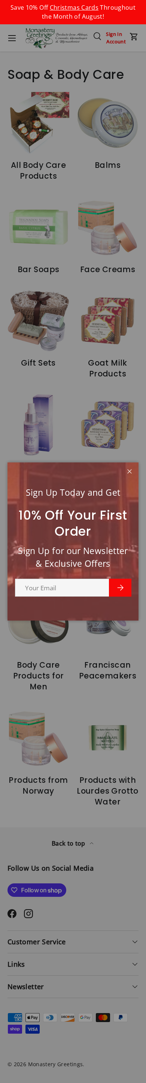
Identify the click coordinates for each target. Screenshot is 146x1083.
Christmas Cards (74, 7)
